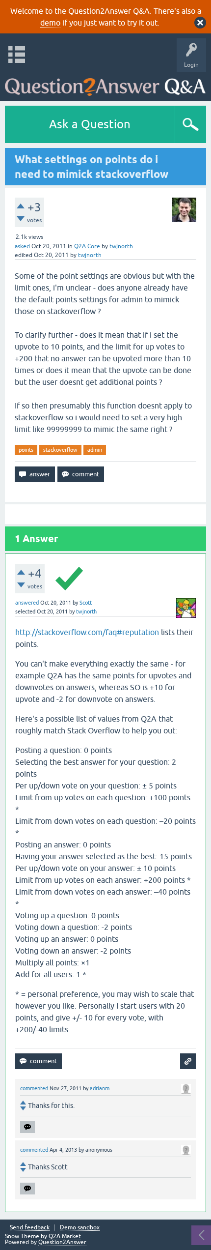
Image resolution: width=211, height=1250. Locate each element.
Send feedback (30, 1227)
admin (94, 450)
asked (22, 246)
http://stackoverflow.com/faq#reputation (87, 632)
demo (50, 22)
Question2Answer (62, 1242)
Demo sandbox (80, 1227)
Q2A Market (65, 1236)
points (26, 450)
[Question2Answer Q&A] (105, 84)
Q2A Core (87, 246)
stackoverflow (60, 450)
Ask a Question (90, 124)
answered (27, 603)
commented (34, 1088)
